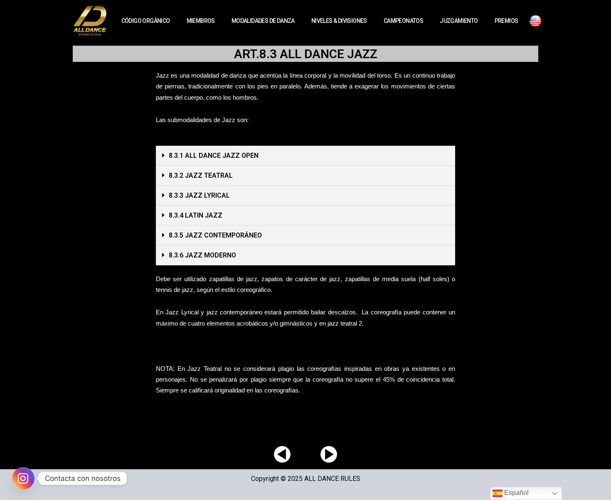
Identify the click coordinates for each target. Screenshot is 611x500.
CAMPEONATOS (403, 20)
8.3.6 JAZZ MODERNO (202, 255)
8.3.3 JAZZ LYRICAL (199, 195)
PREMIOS (506, 20)
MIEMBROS (201, 20)
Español (516, 492)
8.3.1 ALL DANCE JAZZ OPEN (214, 155)
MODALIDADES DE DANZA (263, 20)
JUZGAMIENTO (459, 20)
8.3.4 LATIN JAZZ (195, 215)
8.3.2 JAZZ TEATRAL (201, 175)
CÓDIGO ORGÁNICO (145, 20)
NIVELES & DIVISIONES (339, 20)
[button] (305, 156)
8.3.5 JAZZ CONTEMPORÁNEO (215, 235)
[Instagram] (23, 478)
